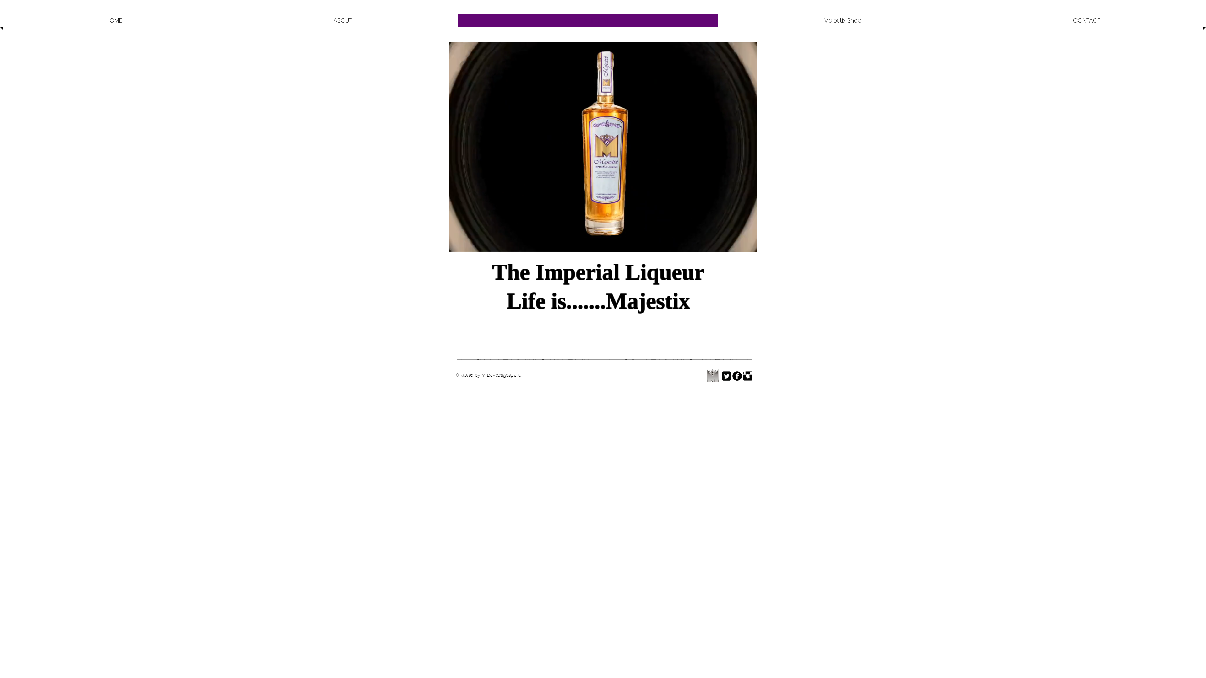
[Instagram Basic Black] (747, 376)
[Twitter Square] (726, 376)
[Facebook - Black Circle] (737, 376)
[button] (749, 245)
